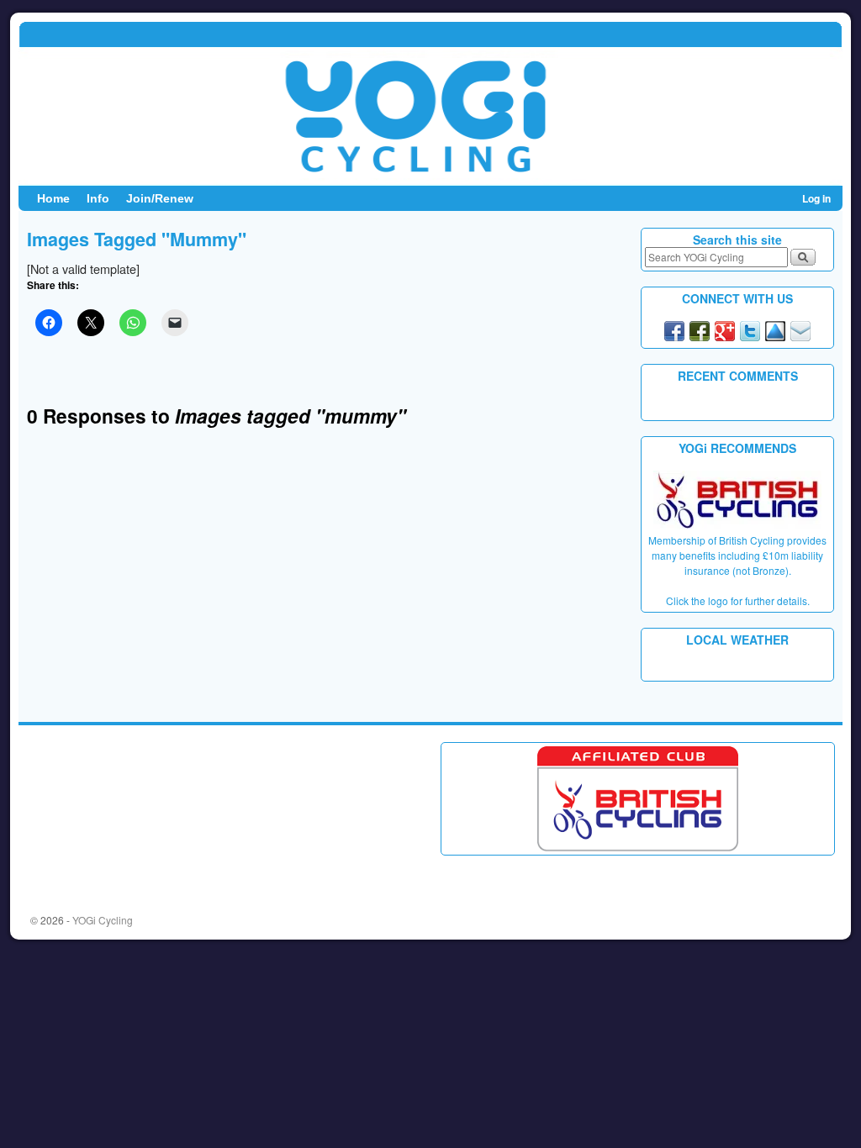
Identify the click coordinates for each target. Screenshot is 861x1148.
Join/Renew (159, 198)
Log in (816, 198)
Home (53, 198)
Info (98, 198)
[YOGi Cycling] (430, 103)
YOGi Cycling (102, 920)
